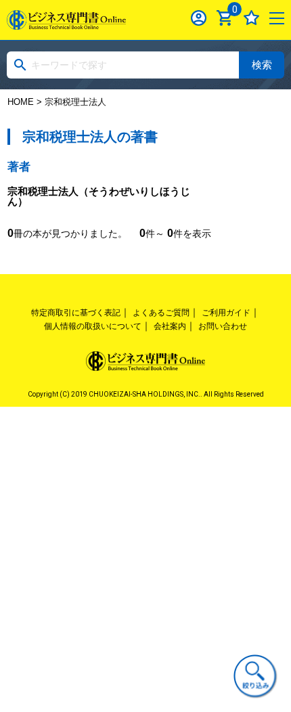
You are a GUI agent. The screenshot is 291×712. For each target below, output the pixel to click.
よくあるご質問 (161, 312)
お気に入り (251, 18)
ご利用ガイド (226, 312)
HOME (20, 102)
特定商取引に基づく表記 (75, 312)
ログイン (198, 18)
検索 (262, 64)
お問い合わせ (222, 326)
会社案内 (170, 326)
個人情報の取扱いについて (92, 326)
